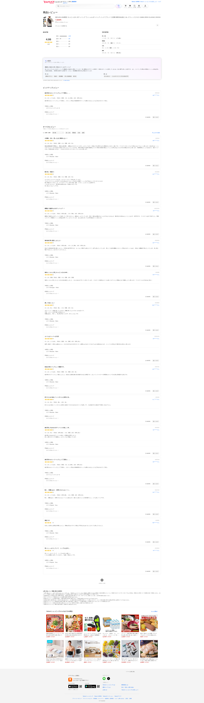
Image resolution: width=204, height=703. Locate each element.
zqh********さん (156, 140)
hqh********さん (156, 522)
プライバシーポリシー (77, 698)
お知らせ (105, 689)
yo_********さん (156, 399)
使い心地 (68, 132)
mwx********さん (155, 305)
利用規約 (95, 698)
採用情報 (111, 698)
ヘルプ (159, 1)
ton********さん (156, 429)
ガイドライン (101, 698)
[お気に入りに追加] (157, 25)
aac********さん (156, 242)
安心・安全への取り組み (127, 687)
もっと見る (154, 611)
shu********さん (156, 492)
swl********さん (156, 338)
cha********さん (156, 274)
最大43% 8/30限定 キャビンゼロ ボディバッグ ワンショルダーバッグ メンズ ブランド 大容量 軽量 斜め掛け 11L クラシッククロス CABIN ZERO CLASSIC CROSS (107, 17)
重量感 (74, 132)
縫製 (83, 132)
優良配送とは (124, 684)
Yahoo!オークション (108, 696)
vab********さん (156, 95)
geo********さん (156, 369)
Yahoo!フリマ (117, 696)
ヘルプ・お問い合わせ (119, 698)
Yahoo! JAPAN (135, 1)
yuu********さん (156, 174)
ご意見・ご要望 (128, 698)
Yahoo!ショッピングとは (109, 684)
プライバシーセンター (87, 698)
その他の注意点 (66, 80)
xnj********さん (156, 210)
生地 (79, 132)
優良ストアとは (106, 687)
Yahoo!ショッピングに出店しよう (148, 1)
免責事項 (107, 698)
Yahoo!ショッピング (88, 696)
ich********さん (156, 550)
